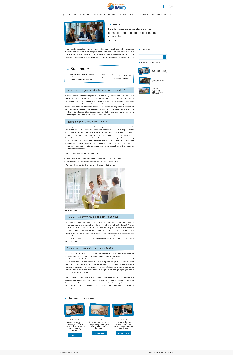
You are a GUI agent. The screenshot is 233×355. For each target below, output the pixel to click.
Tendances (117, 24)
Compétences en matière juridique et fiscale (115, 78)
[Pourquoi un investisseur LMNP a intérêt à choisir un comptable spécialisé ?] (144, 71)
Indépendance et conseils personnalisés (80, 79)
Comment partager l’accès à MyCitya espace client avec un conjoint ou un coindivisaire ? (75, 326)
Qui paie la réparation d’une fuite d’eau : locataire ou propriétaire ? (159, 82)
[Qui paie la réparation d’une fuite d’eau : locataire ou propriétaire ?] (145, 81)
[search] (166, 6)
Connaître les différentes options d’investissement (116, 75)
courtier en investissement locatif (78, 112)
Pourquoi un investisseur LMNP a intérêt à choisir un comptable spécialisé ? (159, 72)
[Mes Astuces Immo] (116, 6)
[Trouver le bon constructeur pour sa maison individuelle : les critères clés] (144, 90)
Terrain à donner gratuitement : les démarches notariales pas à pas (123, 325)
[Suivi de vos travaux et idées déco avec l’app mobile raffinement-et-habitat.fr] (99, 310)
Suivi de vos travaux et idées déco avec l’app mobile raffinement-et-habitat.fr (99, 325)
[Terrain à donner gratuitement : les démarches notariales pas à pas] (123, 310)
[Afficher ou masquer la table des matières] (110, 69)
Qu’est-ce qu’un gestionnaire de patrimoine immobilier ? (81, 75)
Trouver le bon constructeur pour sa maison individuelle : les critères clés (159, 91)
